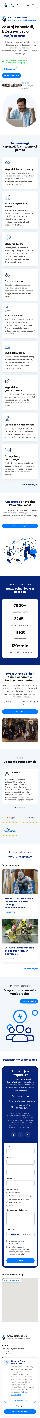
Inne (11, 1205)
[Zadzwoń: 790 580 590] (28, 5)
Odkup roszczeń (15, 1202)
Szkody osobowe (15, 1193)
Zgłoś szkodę (9, 69)
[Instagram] (20, 1134)
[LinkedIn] (27, 1134)
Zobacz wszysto (30, 969)
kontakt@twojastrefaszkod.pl (22, 1101)
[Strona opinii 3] (19, 807)
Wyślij (20, 1260)
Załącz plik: (10, 1229)
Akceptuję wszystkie (20, 1411)
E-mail (8, 1168)
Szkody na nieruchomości (19, 1199)
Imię (8, 1146)
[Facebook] (13, 1134)
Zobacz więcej (28, 484)
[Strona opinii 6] (24, 807)
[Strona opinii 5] (22, 807)
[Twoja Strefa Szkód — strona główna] (6, 5)
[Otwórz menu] (33, 5)
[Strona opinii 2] (17, 807)
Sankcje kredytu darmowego (20, 1196)
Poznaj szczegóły (29, 1001)
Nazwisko (10, 1157)
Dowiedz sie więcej (11, 75)
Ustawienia (20, 1406)
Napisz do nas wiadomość (16, 1210)
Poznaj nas (20, 712)
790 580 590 (22, 1096)
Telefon (9, 1179)
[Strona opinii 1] (15, 807)
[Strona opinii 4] (20, 807)
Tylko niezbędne (20, 1400)
